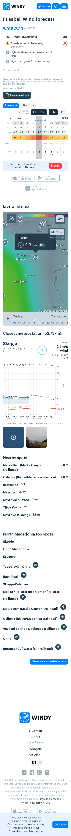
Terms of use (43, 803)
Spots (35, 736)
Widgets (35, 749)
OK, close (60, 824)
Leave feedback (19, 95)
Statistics (28, 105)
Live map (35, 730)
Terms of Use (36, 831)
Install (55, 165)
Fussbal (23, 238)
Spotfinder (35, 743)
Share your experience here (49, 661)
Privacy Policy (28, 803)
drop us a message (50, 799)
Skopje (10, 343)
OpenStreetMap (48, 310)
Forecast (11, 105)
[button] (52, 350)
